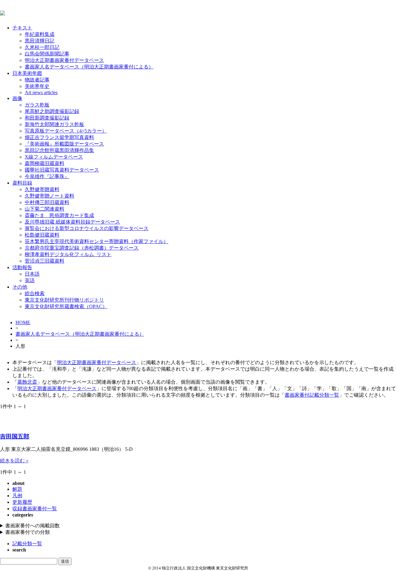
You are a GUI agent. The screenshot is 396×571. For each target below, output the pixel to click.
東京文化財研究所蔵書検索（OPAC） (66, 306)
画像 (17, 98)
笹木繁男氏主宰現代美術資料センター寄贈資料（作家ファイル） (96, 241)
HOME (22, 322)
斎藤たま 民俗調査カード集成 (59, 215)
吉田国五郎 (14, 436)
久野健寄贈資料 (42, 189)
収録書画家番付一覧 (34, 508)
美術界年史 (37, 86)
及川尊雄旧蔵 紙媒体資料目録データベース (72, 221)
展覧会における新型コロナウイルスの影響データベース (86, 228)
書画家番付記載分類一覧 (312, 395)
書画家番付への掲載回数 (32, 525)
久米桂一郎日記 (42, 47)
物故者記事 (37, 79)
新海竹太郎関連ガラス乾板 (54, 124)
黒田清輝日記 (39, 40)
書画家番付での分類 (27, 532)
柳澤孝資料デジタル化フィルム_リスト (68, 254)
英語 (30, 280)
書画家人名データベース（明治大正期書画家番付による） (89, 66)
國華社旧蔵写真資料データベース (62, 169)
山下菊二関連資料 (44, 208)
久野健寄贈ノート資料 (49, 195)
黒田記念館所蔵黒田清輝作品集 (59, 150)
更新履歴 (22, 502)
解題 (17, 489)
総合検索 (35, 293)
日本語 (32, 274)
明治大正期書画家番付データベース (64, 60)
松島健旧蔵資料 (42, 235)
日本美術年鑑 (27, 73)
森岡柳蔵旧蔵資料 (44, 163)
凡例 (17, 495)
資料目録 (22, 182)
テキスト (22, 27)
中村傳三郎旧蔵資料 (47, 202)
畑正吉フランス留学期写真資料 (59, 137)
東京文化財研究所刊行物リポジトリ (64, 300)
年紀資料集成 (39, 34)
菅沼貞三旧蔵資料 (44, 261)
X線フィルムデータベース (54, 156)
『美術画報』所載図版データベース (64, 143)
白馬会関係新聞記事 (47, 53)
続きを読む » (14, 460)
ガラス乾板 (37, 104)
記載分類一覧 (27, 543)
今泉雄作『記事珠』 (47, 176)
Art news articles (41, 92)
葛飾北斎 (27, 382)
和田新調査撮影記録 (47, 117)
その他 (19, 287)
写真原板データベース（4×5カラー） (66, 130)
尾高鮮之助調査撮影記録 (52, 111)
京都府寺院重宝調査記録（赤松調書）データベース (82, 248)
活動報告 (22, 267)
